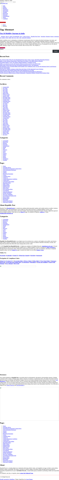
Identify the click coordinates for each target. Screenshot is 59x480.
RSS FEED (5, 199)
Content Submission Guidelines (10, 179)
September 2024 (6, 116)
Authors (5, 172)
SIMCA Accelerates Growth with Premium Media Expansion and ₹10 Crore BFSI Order (20, 63)
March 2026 (5, 93)
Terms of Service (10, 385)
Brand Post (5, 13)
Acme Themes (29, 479)
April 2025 (5, 107)
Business (5, 8)
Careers (4, 175)
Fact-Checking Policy (8, 189)
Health (4, 147)
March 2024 (5, 124)
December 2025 (6, 97)
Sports (4, 17)
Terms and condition (42, 262)
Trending (5, 12)
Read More (2, 47)
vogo (17, 37)
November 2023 (6, 129)
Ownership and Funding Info (9, 195)
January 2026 (6, 96)
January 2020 (6, 133)
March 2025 (5, 109)
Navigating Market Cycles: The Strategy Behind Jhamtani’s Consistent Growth (18, 62)
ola (0, 37)
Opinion (5, 153)
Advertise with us (7, 167)
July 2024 (5, 119)
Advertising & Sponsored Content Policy (12, 168)
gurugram (56, 36)
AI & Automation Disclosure (9, 170)
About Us (22, 212)
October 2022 (6, 130)
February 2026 (6, 94)
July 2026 (5, 88)
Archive (5, 171)
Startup (4, 157)
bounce (52, 36)
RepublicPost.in (10, 208)
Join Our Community (8, 194)
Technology (5, 9)
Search (1, 49)
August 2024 (6, 118)
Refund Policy (6, 198)
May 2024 (5, 121)
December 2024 (6, 112)
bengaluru (43, 36)
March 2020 (5, 132)
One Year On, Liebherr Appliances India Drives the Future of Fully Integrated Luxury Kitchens (21, 69)
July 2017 (5, 134)
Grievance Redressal (7, 191)
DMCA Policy (6, 184)
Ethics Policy (6, 188)
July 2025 (5, 103)
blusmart (48, 36)
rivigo (6, 37)
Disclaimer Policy (7, 182)
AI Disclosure (25, 262)
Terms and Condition (7, 202)
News (4, 152)
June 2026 (5, 89)
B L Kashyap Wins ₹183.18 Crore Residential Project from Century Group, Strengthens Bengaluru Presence (24, 59)
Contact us (5, 177)
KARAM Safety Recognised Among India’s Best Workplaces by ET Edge (17, 70)
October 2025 (6, 100)
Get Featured (6, 190)
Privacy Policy (6, 197)
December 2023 (6, 128)
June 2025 (5, 105)
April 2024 (5, 123)
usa (15, 37)
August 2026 (6, 87)
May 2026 (5, 91)
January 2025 (6, 111)
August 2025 (6, 102)
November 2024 (6, 114)
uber (13, 37)
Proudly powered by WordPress (7, 479)
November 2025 (6, 98)
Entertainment (6, 16)
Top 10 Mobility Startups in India (12, 33)
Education (5, 14)
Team (50, 262)
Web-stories (5, 11)
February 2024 (6, 125)
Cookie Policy (6, 180)
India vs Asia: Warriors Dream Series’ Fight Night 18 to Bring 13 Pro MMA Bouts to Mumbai (21, 61)
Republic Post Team (35, 36)
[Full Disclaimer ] (20, 385)
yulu (20, 37)
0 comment (28, 37)
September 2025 (6, 101)
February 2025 (6, 110)
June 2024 (5, 120)
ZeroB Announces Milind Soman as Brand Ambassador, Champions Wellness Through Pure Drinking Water (24, 73)
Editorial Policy (6, 185)
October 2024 (6, 115)
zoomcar (24, 37)
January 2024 (6, 127)
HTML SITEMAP (7, 193)
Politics (4, 7)
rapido (3, 37)
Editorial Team (6, 186)
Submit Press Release (8, 200)
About (4, 166)
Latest (4, 151)
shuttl (10, 37)
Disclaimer (33, 262)
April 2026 (5, 92)
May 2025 (5, 106)
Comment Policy (7, 176)
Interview (5, 149)
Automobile (5, 140)
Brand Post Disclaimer (8, 173)
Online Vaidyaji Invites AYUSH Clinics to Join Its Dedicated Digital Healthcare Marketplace (21, 71)
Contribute (5, 18)
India (4, 5)
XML (54, 262)
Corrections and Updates (8, 181)
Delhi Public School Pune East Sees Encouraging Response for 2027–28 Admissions (19, 65)
